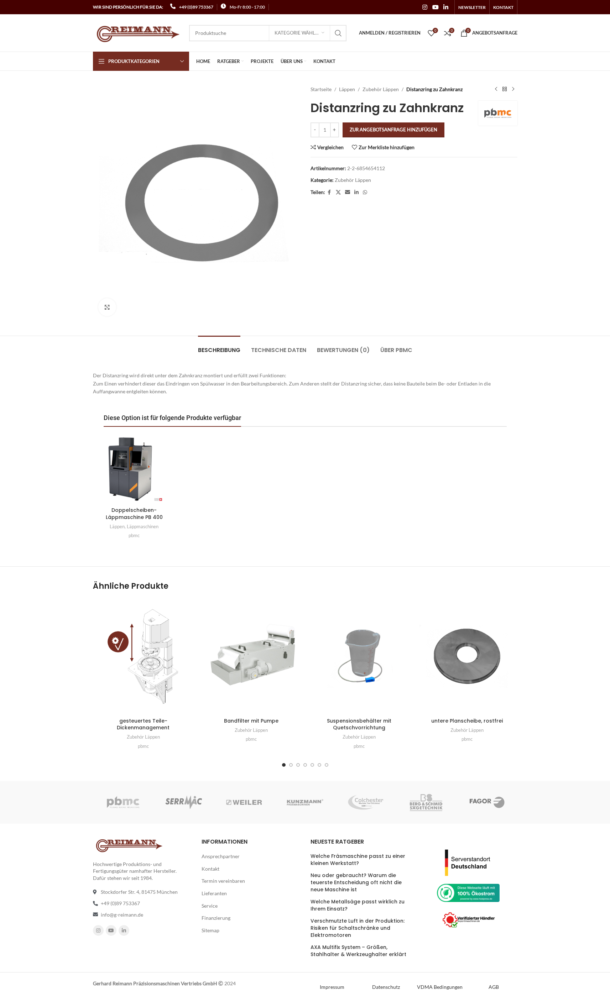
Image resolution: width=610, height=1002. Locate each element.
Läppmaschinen (142, 526)
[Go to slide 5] (312, 765)
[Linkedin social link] (445, 7)
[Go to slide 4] (305, 765)
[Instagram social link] (425, 7)
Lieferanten (214, 893)
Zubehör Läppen (381, 89)
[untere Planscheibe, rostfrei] (467, 656)
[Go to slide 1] (284, 765)
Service (210, 906)
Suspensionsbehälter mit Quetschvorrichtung (359, 724)
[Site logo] (137, 32)
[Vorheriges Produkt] (496, 89)
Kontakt (210, 869)
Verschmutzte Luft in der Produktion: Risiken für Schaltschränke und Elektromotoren (358, 928)
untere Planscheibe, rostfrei (467, 720)
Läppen (347, 89)
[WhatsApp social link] (365, 192)
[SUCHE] (338, 33)
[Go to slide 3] (298, 765)
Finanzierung (216, 918)
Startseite (321, 89)
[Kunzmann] (305, 802)
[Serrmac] (183, 802)
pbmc (134, 535)
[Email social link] (347, 192)
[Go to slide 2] (291, 765)
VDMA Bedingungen (440, 987)
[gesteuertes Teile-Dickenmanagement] (143, 656)
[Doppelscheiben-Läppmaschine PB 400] (134, 469)
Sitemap (210, 930)
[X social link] (338, 192)
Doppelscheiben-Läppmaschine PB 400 (134, 514)
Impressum (332, 987)
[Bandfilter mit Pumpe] (251, 656)
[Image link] (468, 862)
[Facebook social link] (329, 192)
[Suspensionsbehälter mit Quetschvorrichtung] (359, 656)
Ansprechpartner (221, 856)
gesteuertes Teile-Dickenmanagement (143, 724)
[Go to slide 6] (319, 765)
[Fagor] (487, 802)
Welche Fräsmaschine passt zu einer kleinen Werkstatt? (358, 860)
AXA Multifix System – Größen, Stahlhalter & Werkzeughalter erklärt (358, 951)
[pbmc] (123, 802)
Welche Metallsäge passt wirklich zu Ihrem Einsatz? (358, 905)
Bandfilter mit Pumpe (251, 720)
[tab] (219, 346)
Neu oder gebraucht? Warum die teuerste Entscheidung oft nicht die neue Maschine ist (356, 882)
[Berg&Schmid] (426, 802)
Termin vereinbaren (223, 881)
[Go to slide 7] (326, 765)
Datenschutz (386, 987)
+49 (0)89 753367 (196, 7)
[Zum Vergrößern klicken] (107, 307)
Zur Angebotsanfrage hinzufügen (393, 129)
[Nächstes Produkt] (513, 89)
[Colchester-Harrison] (365, 802)
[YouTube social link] (435, 7)
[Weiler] (244, 802)
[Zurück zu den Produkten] (504, 89)
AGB (494, 987)
